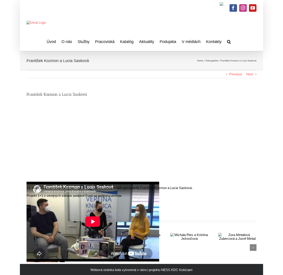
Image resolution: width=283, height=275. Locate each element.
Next (249, 74)
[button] (229, 41)
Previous (235, 74)
